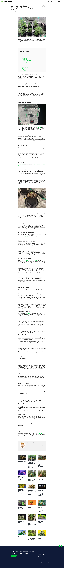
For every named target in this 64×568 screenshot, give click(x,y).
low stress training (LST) (41, 361)
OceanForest (27, 236)
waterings (33, 339)
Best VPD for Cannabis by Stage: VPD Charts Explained (41, 464)
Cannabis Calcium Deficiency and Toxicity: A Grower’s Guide (32, 524)
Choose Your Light (25, 57)
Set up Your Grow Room (25, 56)
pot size (40, 219)
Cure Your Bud (24, 70)
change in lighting (33, 97)
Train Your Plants (24, 66)
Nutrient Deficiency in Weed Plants (31, 479)
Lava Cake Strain (30, 506)
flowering (40, 433)
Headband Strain (40, 537)
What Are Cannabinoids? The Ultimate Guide (32, 492)
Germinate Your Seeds (25, 63)
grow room (22, 164)
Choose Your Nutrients (25, 61)
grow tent (39, 127)
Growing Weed (44, 1)
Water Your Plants (25, 65)
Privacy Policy (46, 562)
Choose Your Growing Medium (27, 60)
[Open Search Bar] (62, 1)
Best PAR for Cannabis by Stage (21, 478)
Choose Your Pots (24, 59)
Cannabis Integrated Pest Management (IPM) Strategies (32, 465)
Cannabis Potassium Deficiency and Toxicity (41, 509)
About (56, 1)
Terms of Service (50, 562)
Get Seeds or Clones (25, 62)
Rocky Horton (48, 8)
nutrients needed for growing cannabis (30, 260)
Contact (59, 1)
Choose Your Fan (24, 58)
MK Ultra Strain (22, 461)
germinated (28, 313)
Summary (23, 71)
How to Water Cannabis (21, 508)
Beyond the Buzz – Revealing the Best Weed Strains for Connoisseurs (41, 493)
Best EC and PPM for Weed (41, 478)
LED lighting (31, 147)
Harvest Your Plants (25, 67)
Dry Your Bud (24, 69)
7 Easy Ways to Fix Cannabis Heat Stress (32, 538)
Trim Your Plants (24, 68)
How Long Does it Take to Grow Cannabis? (29, 54)
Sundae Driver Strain (22, 522)
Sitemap (42, 562)
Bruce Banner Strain (21, 537)
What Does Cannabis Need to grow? (27, 53)
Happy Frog (32, 236)
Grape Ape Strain (40, 522)
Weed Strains (50, 1)
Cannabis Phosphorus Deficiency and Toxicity (22, 491)
